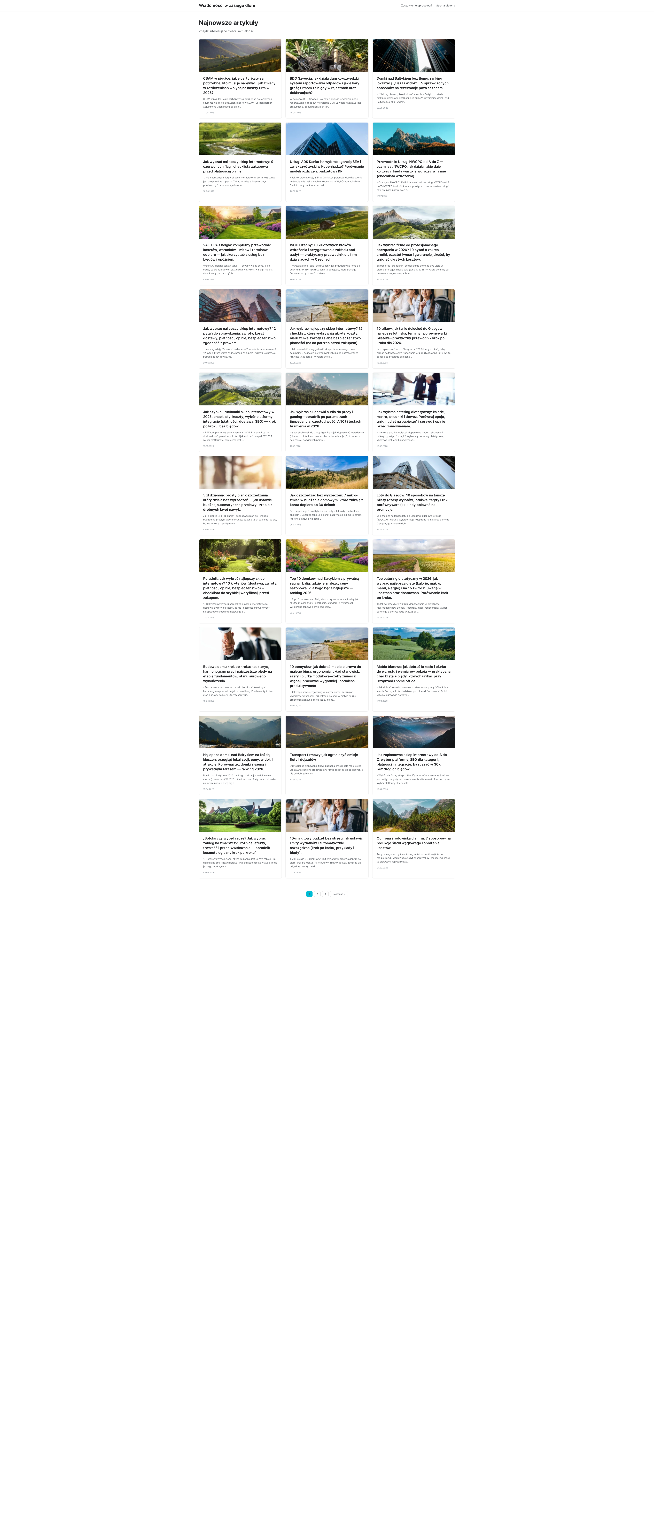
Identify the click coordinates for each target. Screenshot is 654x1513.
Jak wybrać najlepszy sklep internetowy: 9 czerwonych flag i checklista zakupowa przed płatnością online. (238, 166)
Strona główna (445, 5)
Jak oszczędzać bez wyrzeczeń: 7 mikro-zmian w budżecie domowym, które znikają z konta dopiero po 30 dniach (326, 500)
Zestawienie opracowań (416, 5)
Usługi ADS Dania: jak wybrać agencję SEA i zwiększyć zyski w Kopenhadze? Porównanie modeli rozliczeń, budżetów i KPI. (327, 166)
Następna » (339, 894)
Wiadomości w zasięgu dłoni (227, 5)
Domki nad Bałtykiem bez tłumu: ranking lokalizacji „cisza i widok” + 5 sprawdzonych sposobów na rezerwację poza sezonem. (413, 83)
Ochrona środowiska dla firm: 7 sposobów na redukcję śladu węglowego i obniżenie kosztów (414, 843)
